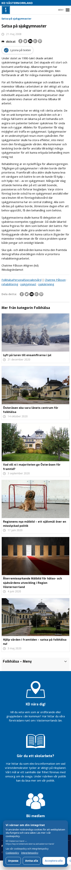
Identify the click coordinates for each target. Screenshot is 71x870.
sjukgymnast (28, 284)
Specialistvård (32, 280)
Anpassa (13, 860)
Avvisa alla (31, 860)
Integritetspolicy (29, 852)
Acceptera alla (54, 860)
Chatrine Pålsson (55, 280)
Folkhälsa (7, 280)
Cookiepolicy (12, 852)
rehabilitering (10, 284)
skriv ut (11, 41)
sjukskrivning (46, 284)
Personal (18, 280)
